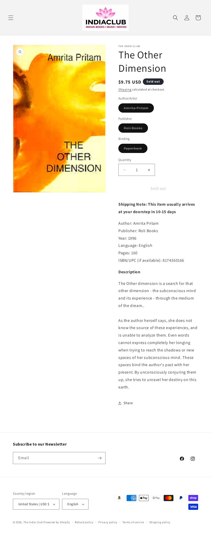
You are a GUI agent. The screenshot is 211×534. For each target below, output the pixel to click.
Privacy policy (107, 522)
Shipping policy (160, 522)
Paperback (135, 149)
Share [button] (128, 403)
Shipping (124, 89)
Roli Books (136, 129)
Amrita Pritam (139, 109)
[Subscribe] (99, 458)
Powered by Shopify (56, 522)
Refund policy (84, 522)
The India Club (33, 522)
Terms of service (133, 522)
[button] (10, 17)
